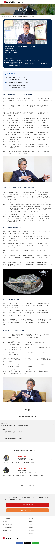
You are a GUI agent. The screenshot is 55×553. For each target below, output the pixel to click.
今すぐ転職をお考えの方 (27, 504)
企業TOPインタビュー (9, 16)
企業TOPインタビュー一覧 (27, 485)
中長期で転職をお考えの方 (27, 510)
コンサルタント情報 (7, 527)
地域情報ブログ (32, 521)
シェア (20, 542)
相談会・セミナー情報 (8, 524)
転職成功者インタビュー (8, 530)
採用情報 (31, 533)
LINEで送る (36, 542)
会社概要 (31, 527)
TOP (2, 16)
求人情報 (5, 521)
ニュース (31, 524)
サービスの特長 (6, 518)
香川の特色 (31, 518)
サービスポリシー (32, 530)
